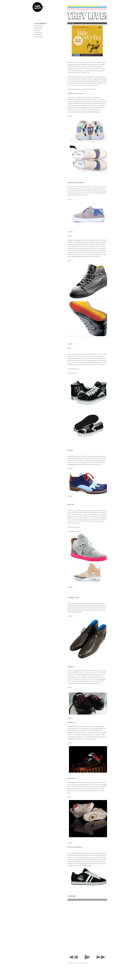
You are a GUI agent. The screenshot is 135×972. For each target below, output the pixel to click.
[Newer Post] (74, 959)
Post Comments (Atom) (82, 962)
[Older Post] (100, 959)
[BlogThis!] (70, 896)
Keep (86, 97)
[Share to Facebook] (74, 896)
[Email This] (68, 896)
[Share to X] (72, 896)
